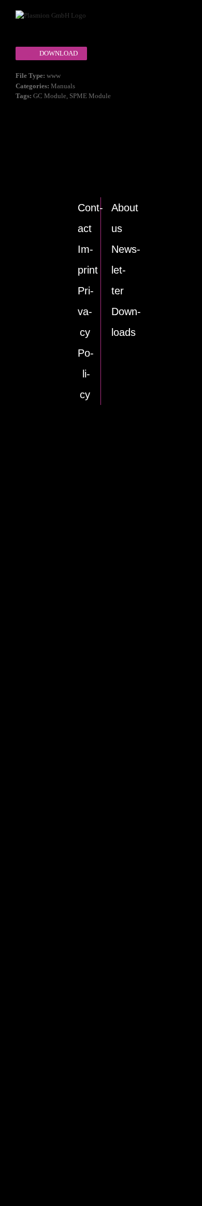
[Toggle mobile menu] (173, 23)
